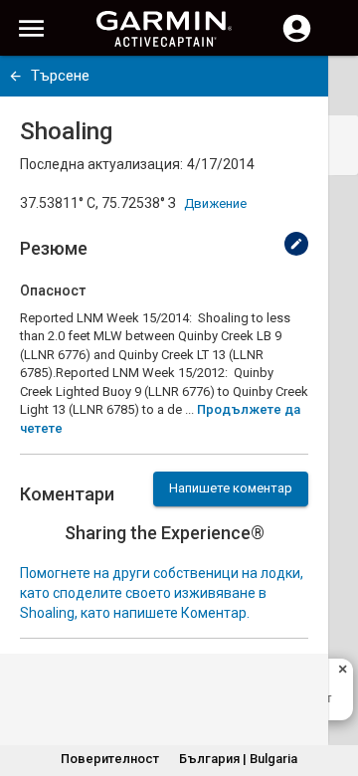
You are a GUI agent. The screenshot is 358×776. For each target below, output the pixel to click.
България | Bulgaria (238, 758)
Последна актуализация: (101, 164)
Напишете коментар (230, 488)
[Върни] (15, 76)
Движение (215, 203)
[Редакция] (296, 244)
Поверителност (110, 758)
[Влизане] (296, 40)
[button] (333, 685)
